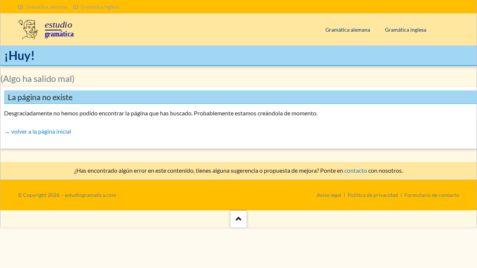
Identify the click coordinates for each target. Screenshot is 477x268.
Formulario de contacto (431, 195)
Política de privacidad (373, 195)
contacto (355, 170)
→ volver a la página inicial (37, 131)
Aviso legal (329, 195)
